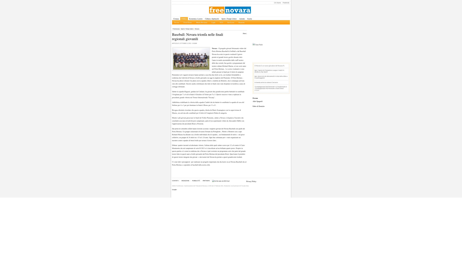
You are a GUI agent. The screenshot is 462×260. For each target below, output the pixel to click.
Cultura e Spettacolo (212, 19)
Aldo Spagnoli (258, 101)
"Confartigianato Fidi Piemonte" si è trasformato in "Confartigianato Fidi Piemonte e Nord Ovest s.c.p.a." (271, 88)
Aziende (242, 19)
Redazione (185, 180)
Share (244, 33)
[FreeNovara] (230, 10)
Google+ (174, 189)
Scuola (249, 19)
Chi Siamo (277, 3)
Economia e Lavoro (195, 19)
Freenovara (176, 29)
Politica (184, 19)
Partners (206, 180)
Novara (197, 29)
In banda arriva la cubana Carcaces (266, 82)
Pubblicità (286, 3)
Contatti (175, 180)
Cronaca (176, 19)
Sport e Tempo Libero (229, 19)
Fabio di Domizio (259, 106)
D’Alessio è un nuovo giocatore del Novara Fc (270, 66)
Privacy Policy (251, 181)
